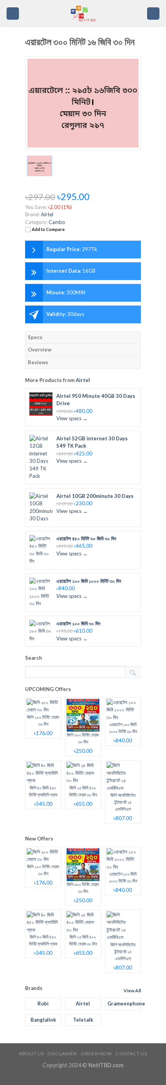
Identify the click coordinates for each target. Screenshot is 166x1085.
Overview (39, 349)
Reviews (38, 362)
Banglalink (43, 1020)
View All (132, 990)
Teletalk (83, 1020)
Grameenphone (124, 1003)
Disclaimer (62, 1053)
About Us (31, 1053)
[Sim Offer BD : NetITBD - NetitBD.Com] (83, 13)
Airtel (83, 380)
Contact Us (131, 1053)
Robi (43, 1003)
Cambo (57, 222)
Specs (35, 337)
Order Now (96, 1053)
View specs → (72, 418)
